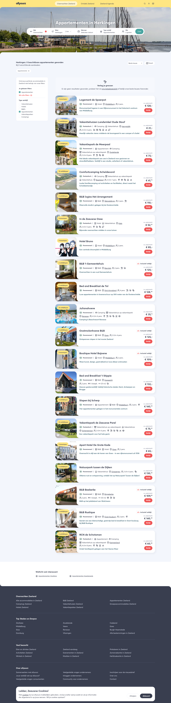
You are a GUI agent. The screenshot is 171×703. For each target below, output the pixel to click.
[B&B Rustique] (67, 518)
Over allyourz (22, 668)
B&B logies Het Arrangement (95, 196)
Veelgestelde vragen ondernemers (77, 672)
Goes (106, 335)
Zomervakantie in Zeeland (120, 653)
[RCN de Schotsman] (67, 541)
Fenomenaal (86, 104)
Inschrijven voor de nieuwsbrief (122, 672)
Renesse (85, 316)
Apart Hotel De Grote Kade (94, 444)
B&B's (23, 109)
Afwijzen (133, 696)
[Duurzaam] (109, 130)
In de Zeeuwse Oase (91, 218)
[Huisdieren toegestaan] (122, 180)
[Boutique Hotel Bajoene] (67, 359)
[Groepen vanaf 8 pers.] (97, 130)
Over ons (113, 676)
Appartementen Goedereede (82, 576)
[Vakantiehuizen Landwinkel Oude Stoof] (67, 127)
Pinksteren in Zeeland (118, 649)
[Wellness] (103, 155)
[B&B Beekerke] (67, 495)
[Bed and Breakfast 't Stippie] (67, 382)
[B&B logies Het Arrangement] (67, 202)
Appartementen (27, 92)
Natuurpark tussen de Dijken (95, 467)
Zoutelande (114, 152)
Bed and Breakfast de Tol (93, 286)
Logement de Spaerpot (92, 99)
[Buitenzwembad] (106, 130)
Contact (113, 679)
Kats (120, 223)
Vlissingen (67, 633)
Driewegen (116, 471)
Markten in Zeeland (71, 656)
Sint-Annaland (110, 290)
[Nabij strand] (97, 155)
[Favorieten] (58, 112)
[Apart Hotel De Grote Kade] (67, 450)
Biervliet (107, 268)
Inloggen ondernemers (72, 676)
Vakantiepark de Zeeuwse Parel (97, 422)
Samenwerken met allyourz (27, 672)
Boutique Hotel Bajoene (93, 353)
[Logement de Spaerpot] (67, 105)
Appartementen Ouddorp (47, 576)
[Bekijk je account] (149, 3)
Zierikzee (19, 623)
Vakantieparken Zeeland (73, 607)
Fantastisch (85, 126)
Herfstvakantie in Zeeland (120, 656)
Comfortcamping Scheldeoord (97, 171)
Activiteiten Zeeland (24, 653)
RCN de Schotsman (90, 534)
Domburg (20, 633)
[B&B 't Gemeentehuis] (67, 269)
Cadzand (113, 623)
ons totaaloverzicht (109, 89)
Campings (25, 117)
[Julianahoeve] (67, 314)
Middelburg (110, 104)
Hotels (23, 107)
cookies (25, 695)
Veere (65, 626)
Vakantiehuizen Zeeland (73, 604)
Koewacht (108, 380)
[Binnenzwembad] (103, 130)
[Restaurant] (94, 155)
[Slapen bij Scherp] (67, 406)
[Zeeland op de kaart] (153, 3)
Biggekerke (109, 494)
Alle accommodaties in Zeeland (29, 600)
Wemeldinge (109, 201)
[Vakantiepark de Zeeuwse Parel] (67, 428)
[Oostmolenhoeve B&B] (67, 336)
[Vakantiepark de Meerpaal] (67, 152)
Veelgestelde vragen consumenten (30, 679)
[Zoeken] (145, 3)
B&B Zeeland (68, 600)
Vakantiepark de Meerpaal (94, 144)
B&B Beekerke (87, 489)
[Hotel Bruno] (67, 247)
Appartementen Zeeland (120, 600)
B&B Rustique (87, 512)
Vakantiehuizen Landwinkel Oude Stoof (102, 122)
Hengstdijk (126, 126)
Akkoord (146, 696)
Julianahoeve (87, 308)
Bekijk (148, 110)
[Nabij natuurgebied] (94, 130)
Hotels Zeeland (22, 607)
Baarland (99, 180)
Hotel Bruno (86, 241)
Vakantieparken (27, 114)
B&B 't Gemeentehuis (91, 263)
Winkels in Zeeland (23, 656)
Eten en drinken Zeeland (26, 649)
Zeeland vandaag (70, 649)
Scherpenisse (87, 430)
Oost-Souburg (110, 517)
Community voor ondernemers (75, 679)
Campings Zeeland (24, 604)
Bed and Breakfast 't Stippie (95, 375)
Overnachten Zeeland (26, 596)
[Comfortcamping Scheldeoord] (67, 179)
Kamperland (115, 542)
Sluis (18, 630)
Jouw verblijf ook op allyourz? (28, 676)
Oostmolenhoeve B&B (92, 330)
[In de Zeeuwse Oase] (67, 224)
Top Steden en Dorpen (26, 618)
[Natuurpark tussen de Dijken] (67, 473)
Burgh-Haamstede (117, 630)
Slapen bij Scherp (89, 400)
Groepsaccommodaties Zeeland (123, 604)
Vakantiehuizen (27, 104)
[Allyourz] (21, 3)
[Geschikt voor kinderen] (100, 130)
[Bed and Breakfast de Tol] (67, 291)
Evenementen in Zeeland (73, 653)
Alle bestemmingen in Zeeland (122, 633)
